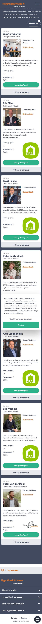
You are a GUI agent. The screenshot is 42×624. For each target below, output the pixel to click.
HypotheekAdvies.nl (23, 621)
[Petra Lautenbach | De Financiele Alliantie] (12, 270)
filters (34, 23)
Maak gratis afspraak (21, 84)
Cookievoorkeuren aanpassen (21, 319)
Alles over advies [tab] (9, 590)
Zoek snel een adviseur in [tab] (13, 603)
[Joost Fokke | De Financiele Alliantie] (12, 195)
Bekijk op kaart (28, 47)
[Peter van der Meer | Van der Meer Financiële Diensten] (12, 498)
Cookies (24, 617)
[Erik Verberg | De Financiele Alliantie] (12, 423)
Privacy (14, 617)
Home (2, 570)
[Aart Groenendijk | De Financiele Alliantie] (12, 348)
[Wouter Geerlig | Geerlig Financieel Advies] (12, 48)
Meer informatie (22, 92)
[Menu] (37, 4)
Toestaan (21, 325)
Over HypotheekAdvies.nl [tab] (13, 610)
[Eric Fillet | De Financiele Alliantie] (12, 117)
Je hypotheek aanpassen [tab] (12, 596)
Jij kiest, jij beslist (13, 5)
